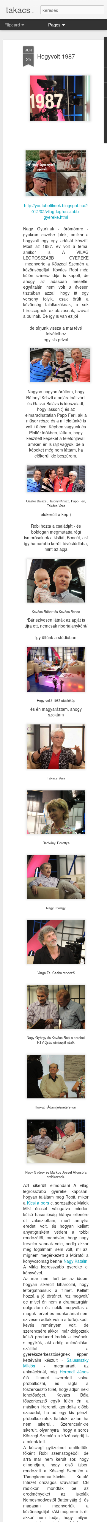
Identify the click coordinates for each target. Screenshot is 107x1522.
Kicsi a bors (38, 1203)
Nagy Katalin (75, 1261)
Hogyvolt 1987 (56, 56)
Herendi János (74, 1372)
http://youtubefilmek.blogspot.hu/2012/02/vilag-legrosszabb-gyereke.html (56, 211)
